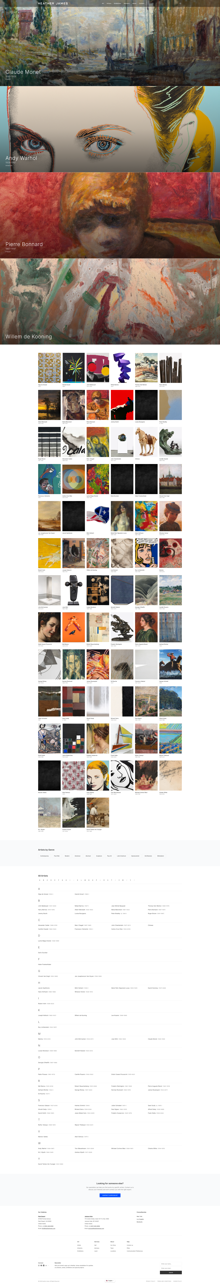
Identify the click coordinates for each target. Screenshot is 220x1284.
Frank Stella (156, 1113)
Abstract (88, 856)
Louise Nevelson (47, 1051)
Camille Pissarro (84, 1074)
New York (139, 1216)
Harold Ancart (82, 894)
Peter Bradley (119, 913)
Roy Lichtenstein (47, 1027)
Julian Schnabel (118, 1105)
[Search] (180, 3)
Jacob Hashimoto (44, 988)
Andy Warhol (46, 1148)
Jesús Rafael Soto (84, 1113)
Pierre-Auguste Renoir (159, 1086)
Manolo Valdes (43, 1136)
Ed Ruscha (44, 1094)
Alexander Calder (47, 925)
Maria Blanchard (120, 910)
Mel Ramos (45, 1086)
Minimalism (160, 856)
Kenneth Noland (84, 1051)
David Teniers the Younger (50, 1164)
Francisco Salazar (47, 1105)
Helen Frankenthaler (44, 964)
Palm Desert (41, 1216)
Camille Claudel (47, 929)
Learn (96, 1251)
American (77, 856)
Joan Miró (118, 1039)
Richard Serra (83, 1109)
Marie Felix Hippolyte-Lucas (124, 988)
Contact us (130, 1245)
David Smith (46, 1113)
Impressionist (135, 856)
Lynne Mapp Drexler (48, 941)
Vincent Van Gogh (48, 976)
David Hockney (157, 988)
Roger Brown (156, 913)
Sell (95, 1245)
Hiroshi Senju (45, 1109)
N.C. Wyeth (45, 1152)
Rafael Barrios (82, 906)
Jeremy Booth (42, 913)
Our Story (113, 1245)
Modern (67, 856)
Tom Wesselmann (84, 1148)
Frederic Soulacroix (121, 1113)
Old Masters (148, 856)
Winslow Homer (84, 992)
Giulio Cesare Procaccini (123, 1074)
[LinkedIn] (43, 1265)
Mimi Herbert (81, 988)
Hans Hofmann (47, 992)
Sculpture (99, 856)
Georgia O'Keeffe (47, 1062)
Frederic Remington (121, 1086)
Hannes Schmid (82, 1105)
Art (103, 3)
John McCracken (84, 1039)
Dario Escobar (42, 952)
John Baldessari (47, 906)
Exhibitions (117, 3)
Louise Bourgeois (80, 913)
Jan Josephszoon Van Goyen (88, 976)
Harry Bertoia (46, 910)
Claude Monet (156, 1039)
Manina (44, 1039)
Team (112, 1248)
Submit (171, 1272)
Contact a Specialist (110, 1195)
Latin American (121, 856)
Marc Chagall (83, 925)
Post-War (57, 856)
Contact (141, 3)
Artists (109, 3)
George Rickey (83, 1090)
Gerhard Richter (45, 1090)
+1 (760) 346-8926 (47, 1226)
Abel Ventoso (81, 1136)
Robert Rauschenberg (86, 1086)
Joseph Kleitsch (47, 1015)
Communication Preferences (135, 1251)
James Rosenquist (158, 1090)
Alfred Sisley (156, 1109)
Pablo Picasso (46, 1074)
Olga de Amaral (45, 894)
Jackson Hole (89, 1216)
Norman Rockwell (121, 1090)
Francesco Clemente (84, 929)
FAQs (128, 1248)
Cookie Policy (177, 1281)
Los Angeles (140, 1219)
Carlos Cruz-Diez (120, 929)
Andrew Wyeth (83, 1152)
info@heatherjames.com (48, 1228)
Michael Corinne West (122, 1148)
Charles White (156, 1148)
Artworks (79, 1248)
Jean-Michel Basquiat (118, 906)
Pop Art (109, 856)
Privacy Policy (150, 1281)
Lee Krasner (119, 1015)
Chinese (150, 925)
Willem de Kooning (81, 1015)
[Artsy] (46, 1265)
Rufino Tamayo (47, 1125)
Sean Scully (155, 1105)
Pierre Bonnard (156, 910)
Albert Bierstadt (84, 910)
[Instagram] (39, 1265)
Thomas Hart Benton (158, 906)
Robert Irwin (46, 1003)
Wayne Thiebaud (84, 1125)
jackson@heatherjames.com (96, 1228)
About (134, 3)
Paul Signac (119, 1109)
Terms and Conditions (164, 1281)
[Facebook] (41, 1265)
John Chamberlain (121, 925)
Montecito (139, 1222)
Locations (113, 1251)
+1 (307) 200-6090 (94, 1226)
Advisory (127, 3)
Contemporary (44, 856)
